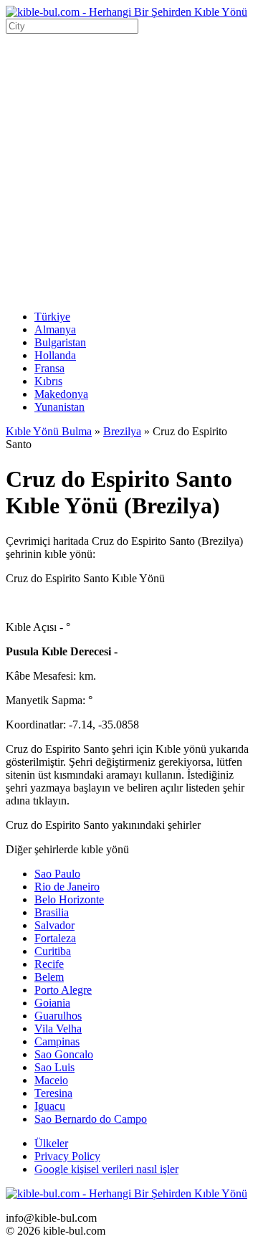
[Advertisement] (129, 170)
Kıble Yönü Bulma (49, 431)
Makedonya (61, 394)
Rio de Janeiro (67, 886)
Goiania (52, 1003)
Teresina (53, 1093)
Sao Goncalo (63, 1054)
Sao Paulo (57, 874)
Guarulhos (58, 1016)
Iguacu (49, 1106)
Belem (49, 977)
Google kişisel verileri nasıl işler (106, 1169)
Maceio (51, 1080)
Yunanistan (59, 407)
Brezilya (122, 431)
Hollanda (55, 355)
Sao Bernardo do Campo (90, 1119)
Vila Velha (58, 1028)
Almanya (55, 329)
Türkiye (52, 316)
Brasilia (51, 912)
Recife (49, 964)
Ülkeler (51, 1143)
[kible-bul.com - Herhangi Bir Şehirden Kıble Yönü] (126, 12)
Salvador (54, 925)
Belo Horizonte (69, 899)
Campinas (57, 1041)
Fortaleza (55, 938)
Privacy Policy (67, 1156)
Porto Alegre (63, 990)
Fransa (49, 368)
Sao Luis (54, 1067)
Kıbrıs (48, 381)
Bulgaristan (60, 342)
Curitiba (52, 951)
